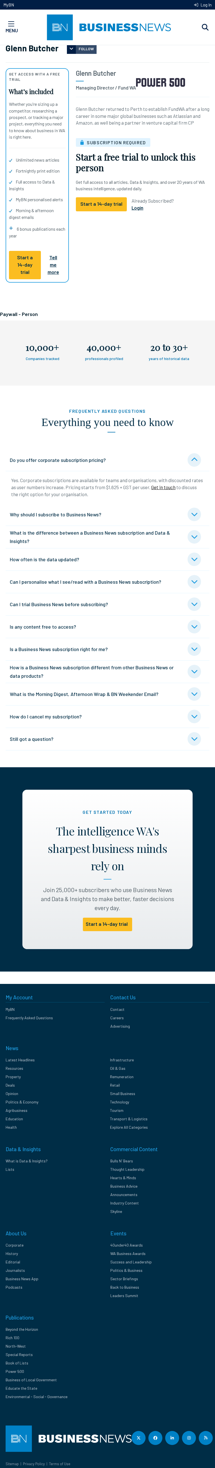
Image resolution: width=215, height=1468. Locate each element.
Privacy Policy (34, 1464)
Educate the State (21, 1388)
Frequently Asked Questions (29, 1017)
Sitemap (12, 1464)
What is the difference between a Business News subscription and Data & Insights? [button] (90, 537)
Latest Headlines (20, 1059)
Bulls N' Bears (121, 1160)
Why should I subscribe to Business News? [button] (55, 514)
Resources (14, 1068)
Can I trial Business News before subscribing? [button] (59, 604)
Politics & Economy (22, 1102)
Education (14, 1118)
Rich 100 (12, 1337)
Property (13, 1076)
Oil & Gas (117, 1068)
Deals (10, 1085)
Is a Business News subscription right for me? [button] (59, 649)
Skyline (116, 1211)
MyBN (8, 4)
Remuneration (122, 1076)
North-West (16, 1346)
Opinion (12, 1093)
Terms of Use (59, 1464)
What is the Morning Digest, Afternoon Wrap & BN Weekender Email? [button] (84, 694)
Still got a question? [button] (31, 739)
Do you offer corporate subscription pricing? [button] (58, 460)
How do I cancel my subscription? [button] (46, 716)
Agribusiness (16, 1110)
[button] (205, 27)
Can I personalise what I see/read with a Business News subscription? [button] (85, 582)
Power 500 (15, 1371)
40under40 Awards (126, 1245)
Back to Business (124, 1287)
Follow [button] (86, 48)
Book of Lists (17, 1363)
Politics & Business (126, 1270)
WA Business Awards (128, 1253)
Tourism (116, 1110)
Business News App (22, 1278)
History (12, 1253)
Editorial (13, 1261)
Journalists (15, 1270)
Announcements (123, 1194)
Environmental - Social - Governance (36, 1396)
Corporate (15, 1245)
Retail (115, 1085)
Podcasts (14, 1287)
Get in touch (163, 487)
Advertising (120, 1026)
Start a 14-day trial (25, 264)
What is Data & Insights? (27, 1160)
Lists (10, 1169)
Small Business (122, 1093)
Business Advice (123, 1186)
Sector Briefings (124, 1278)
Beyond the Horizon (22, 1329)
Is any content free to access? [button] (43, 627)
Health (11, 1127)
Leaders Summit (124, 1295)
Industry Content (124, 1203)
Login (137, 207)
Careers (117, 1017)
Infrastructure (122, 1059)
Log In (206, 4)
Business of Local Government (31, 1379)
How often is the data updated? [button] (44, 559)
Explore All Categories (129, 1127)
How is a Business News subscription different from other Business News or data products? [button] (92, 671)
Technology (119, 1102)
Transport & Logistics (129, 1118)
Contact (117, 1009)
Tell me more (53, 264)
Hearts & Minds (123, 1177)
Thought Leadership (127, 1169)
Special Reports (19, 1354)
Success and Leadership (131, 1261)
